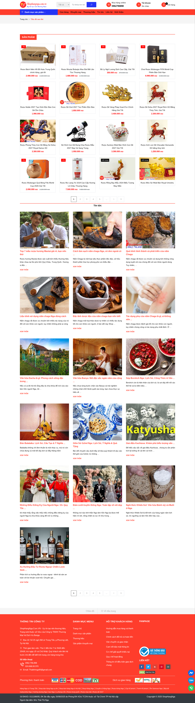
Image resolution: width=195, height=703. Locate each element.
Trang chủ (24, 19)
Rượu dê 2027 (98, 692)
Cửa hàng (64, 12)
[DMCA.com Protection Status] (157, 672)
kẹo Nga (52, 692)
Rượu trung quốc (73, 692)
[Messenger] (191, 672)
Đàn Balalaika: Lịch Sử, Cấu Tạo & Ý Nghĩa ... (42, 443)
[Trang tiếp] (113, 199)
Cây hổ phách (130, 688)
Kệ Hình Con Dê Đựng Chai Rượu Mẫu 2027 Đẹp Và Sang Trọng (77, 146)
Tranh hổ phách (142, 688)
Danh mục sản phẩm (34, 12)
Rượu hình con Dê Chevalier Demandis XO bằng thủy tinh (157, 146)
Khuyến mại (76, 12)
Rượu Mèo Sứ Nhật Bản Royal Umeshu (157, 183)
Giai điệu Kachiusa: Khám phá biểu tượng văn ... (150, 443)
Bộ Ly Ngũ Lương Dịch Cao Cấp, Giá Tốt (117, 69)
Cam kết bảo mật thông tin (117, 647)
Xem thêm (24, 270)
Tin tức (100, 12)
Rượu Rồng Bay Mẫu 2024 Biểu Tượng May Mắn (117, 184)
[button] (58, 611)
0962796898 (118, 6)
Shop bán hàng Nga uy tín (48, 688)
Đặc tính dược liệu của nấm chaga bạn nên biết (96, 316)
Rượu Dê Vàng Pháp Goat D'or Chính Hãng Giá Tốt (117, 108)
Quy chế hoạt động (114, 657)
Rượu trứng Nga (118, 688)
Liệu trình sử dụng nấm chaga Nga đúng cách (43, 316)
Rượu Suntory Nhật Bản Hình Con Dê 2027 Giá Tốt (117, 146)
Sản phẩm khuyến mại (82, 643)
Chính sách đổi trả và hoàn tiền (119, 637)
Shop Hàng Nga (88, 688)
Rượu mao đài (86, 692)
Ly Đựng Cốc (61, 692)
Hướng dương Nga (40, 692)
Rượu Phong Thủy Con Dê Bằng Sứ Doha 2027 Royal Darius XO (37, 146)
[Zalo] (191, 680)
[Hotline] (191, 688)
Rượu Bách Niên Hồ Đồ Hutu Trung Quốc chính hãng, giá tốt (37, 71)
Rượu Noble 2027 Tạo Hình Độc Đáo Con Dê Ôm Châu (37, 108)
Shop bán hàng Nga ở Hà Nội (70, 688)
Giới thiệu (119, 12)
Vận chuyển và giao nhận (117, 642)
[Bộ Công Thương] (152, 651)
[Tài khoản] (139, 5)
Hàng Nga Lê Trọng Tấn (28, 688)
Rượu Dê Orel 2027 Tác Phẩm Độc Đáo (77, 107)
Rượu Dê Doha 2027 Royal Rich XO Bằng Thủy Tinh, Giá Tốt (157, 108)
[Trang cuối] (121, 199)
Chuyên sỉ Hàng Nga (102, 688)
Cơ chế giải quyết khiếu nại (118, 652)
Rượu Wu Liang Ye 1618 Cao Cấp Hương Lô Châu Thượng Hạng (77, 184)
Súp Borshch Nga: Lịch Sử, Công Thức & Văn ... (150, 378)
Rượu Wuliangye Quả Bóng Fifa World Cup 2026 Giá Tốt (38, 184)
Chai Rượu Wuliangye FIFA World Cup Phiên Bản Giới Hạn (157, 71)
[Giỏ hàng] (163, 4)
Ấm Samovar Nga (156, 688)
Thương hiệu (89, 12)
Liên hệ (109, 12)
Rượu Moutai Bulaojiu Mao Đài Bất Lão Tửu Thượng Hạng (77, 71)
